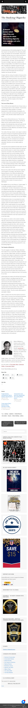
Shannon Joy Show (8, 667)
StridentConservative (6, 463)
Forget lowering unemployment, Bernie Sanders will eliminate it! (6, 395)
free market (4, 415)
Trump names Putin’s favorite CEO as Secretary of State (6, 405)
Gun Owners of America (9, 662)
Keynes (9, 415)
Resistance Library (8, 665)
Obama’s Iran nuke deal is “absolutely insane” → (21, 423)
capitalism (11, 413)
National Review (8, 664)
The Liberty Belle (8, 670)
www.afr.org (20, 348)
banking (6, 413)
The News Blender (8, 672)
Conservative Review (9, 658)
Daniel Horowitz (7, 660)
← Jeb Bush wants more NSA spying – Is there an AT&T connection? (6, 424)
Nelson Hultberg (6, 19)
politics (21, 415)
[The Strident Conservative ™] (14, 8)
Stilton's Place (7, 669)
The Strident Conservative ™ (15, 705)
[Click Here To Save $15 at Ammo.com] (11, 567)
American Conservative (9, 657)
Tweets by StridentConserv (9, 649)
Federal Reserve (18, 413)
